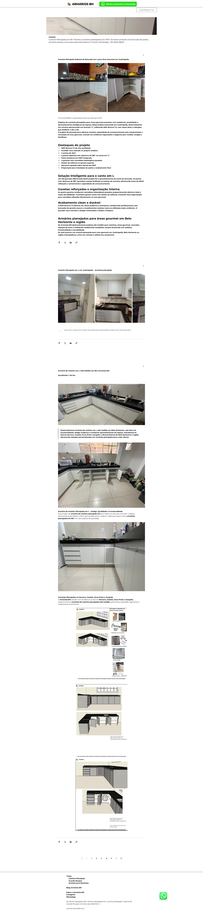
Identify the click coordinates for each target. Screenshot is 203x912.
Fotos (69, 876)
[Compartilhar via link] (76, 242)
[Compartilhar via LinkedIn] (71, 242)
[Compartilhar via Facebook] (59, 242)
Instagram (70, 895)
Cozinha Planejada (75, 878)
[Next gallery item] (142, 87)
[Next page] (116, 858)
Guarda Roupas (74, 881)
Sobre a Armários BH (75, 892)
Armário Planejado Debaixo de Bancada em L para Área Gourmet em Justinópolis (93, 59)
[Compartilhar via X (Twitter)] (65, 242)
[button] (101, 331)
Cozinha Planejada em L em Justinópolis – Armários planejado (85, 270)
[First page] (82, 858)
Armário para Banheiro (77, 883)
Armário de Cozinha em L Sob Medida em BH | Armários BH (83, 371)
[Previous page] (87, 858)
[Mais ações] (143, 54)
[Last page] (121, 858)
